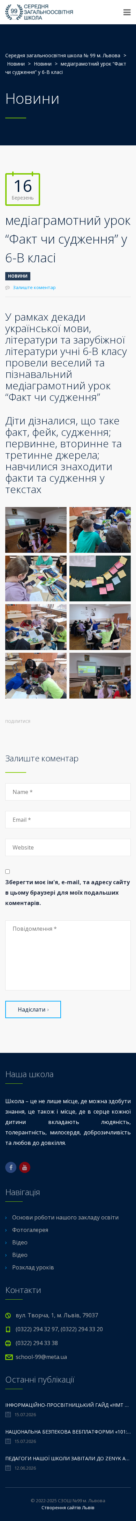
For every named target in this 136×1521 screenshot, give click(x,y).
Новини (18, 276)
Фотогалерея (30, 1229)
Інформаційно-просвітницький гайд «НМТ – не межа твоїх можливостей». (68, 1405)
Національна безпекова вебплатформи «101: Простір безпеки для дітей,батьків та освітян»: (68, 1431)
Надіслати (31, 1009)
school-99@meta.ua (41, 1357)
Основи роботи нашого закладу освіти (65, 1217)
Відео (20, 1242)
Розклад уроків (33, 1267)
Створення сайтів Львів (68, 1507)
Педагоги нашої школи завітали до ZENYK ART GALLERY (68, 1458)
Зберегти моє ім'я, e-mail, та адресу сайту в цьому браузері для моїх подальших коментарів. (67, 892)
